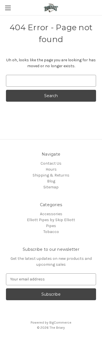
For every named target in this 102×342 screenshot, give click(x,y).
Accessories (51, 214)
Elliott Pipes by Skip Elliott (51, 219)
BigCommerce (60, 322)
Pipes (51, 225)
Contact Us (51, 163)
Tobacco (51, 231)
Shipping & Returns (51, 175)
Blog (51, 181)
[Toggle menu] (8, 8)
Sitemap (51, 187)
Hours (51, 169)
